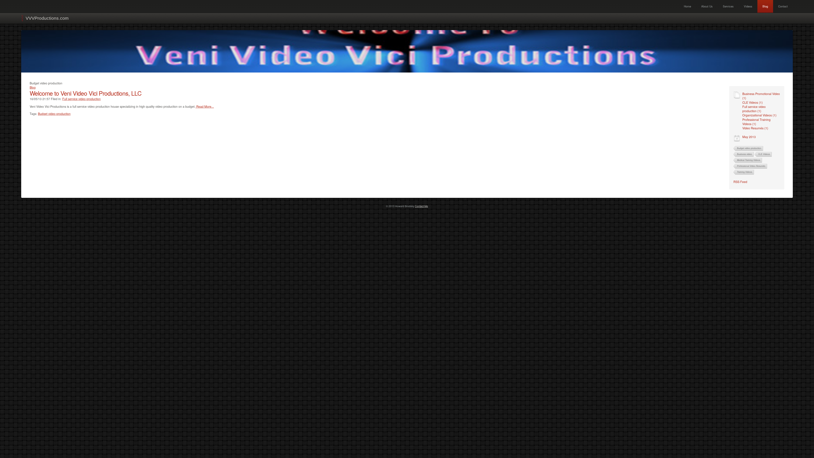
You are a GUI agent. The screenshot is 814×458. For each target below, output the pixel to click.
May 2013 (749, 137)
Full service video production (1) (754, 109)
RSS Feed (740, 182)
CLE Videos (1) (752, 102)
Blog (765, 6)
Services (728, 6)
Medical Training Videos (748, 160)
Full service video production (81, 99)
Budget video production (749, 148)
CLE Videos (764, 154)
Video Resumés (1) (755, 128)
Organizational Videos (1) (759, 115)
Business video (744, 154)
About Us (707, 6)
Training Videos (744, 171)
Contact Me (421, 206)
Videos (748, 6)
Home (687, 6)
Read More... (204, 106)
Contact (783, 6)
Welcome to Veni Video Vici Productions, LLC (85, 93)
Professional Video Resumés (751, 166)
